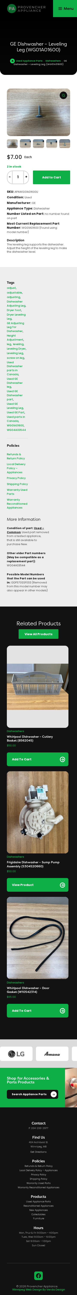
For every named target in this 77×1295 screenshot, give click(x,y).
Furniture (38, 1219)
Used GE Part (15, 413)
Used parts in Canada (16, 419)
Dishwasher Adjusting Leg (16, 304)
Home (12, 61)
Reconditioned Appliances (39, 1206)
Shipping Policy (17, 484)
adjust (11, 288)
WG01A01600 (15, 426)
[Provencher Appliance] (26, 8)
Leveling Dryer (16, 349)
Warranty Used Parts (17, 492)
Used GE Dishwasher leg (15, 383)
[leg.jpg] (38, 112)
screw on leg (15, 358)
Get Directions (38, 1152)
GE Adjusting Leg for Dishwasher (15, 328)
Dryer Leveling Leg (16, 317)
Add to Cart (51, 177)
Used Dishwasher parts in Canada (15, 369)
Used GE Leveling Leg (15, 406)
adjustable (14, 293)
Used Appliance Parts (29, 61)
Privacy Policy (16, 478)
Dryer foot (14, 311)
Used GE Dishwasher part (15, 396)
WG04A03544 (16, 430)
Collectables (38, 1214)
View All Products (38, 634)
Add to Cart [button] (21, 759)
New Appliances (38, 1210)
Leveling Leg (15, 354)
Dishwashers (53, 61)
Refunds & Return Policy (16, 457)
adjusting (13, 297)
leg (9, 345)
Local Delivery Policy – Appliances (16, 469)
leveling (18, 345)
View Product (23, 885)
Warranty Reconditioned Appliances (17, 504)
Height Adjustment (15, 338)
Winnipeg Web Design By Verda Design (38, 1290)
